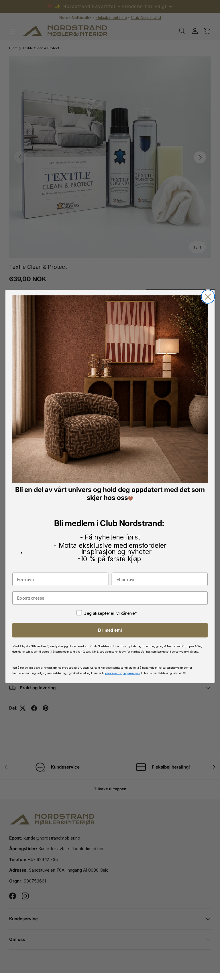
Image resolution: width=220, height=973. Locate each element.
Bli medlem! (110, 630)
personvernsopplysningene (122, 672)
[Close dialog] (208, 297)
